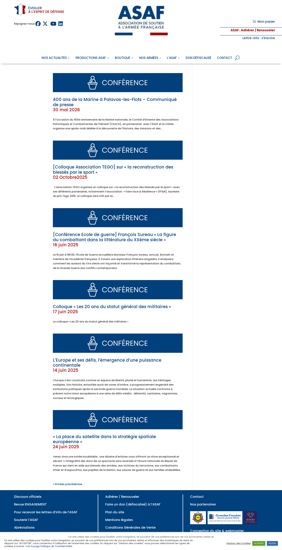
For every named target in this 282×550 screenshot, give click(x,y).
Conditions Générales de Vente (130, 527)
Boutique (122, 58)
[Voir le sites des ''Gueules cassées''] (225, 523)
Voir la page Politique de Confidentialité (48, 546)
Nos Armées (148, 58)
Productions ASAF (91, 58)
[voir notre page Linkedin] (60, 24)
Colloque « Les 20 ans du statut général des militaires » (112, 309)
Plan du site (114, 512)
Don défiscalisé (198, 58)
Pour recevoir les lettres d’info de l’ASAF (45, 512)
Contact (224, 58)
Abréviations (24, 527)
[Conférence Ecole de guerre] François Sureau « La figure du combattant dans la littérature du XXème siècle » (114, 240)
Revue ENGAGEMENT (30, 504)
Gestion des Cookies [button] (238, 543)
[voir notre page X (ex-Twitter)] (46, 24)
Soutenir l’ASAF (26, 520)
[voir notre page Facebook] (38, 24)
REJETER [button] (272, 543)
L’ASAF (172, 58)
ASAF (235, 30)
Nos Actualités (54, 58)
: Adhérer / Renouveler (257, 30)
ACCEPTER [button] (258, 543)
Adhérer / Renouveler (122, 496)
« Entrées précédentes (67, 484)
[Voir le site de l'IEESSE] (250, 523)
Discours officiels (27, 496)
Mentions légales (119, 520)
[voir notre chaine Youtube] (53, 24)
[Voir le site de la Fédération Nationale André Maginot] (198, 523)
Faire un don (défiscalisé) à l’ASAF (133, 504)
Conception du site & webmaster (217, 530)
